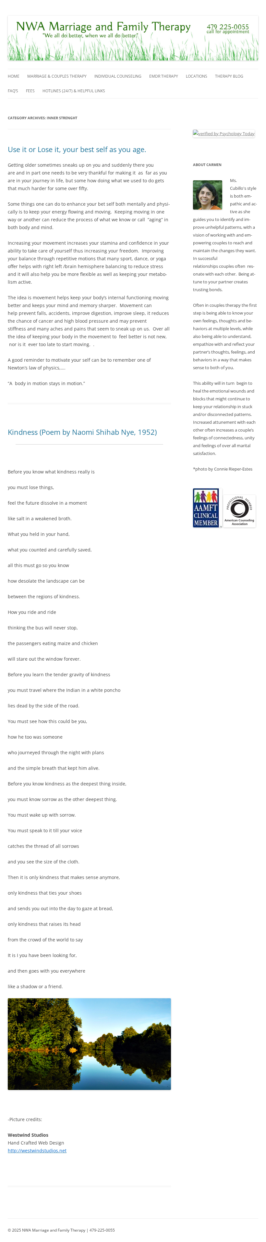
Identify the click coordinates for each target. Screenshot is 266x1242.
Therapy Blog (229, 76)
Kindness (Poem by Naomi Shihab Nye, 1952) (82, 432)
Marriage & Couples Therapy (57, 76)
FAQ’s (13, 91)
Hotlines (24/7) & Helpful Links (73, 91)
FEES (30, 91)
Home (13, 76)
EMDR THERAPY (163, 76)
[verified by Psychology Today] (224, 133)
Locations (196, 76)
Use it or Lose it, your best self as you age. (77, 149)
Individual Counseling (117, 76)
